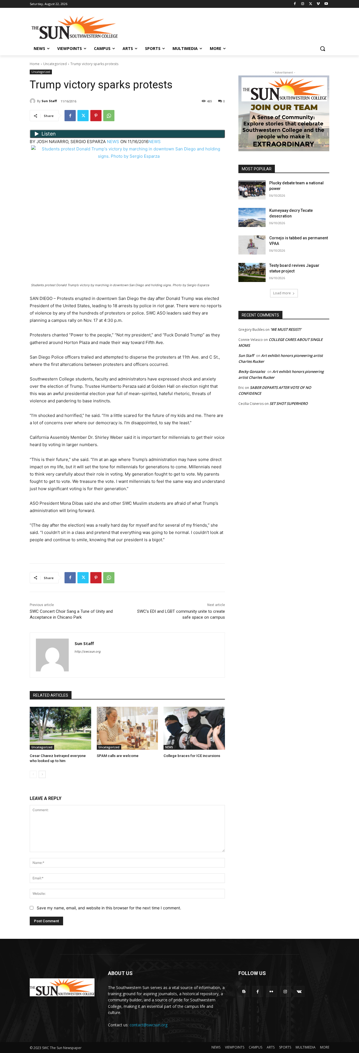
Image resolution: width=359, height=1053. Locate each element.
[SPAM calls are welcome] (127, 728)
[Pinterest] (96, 115)
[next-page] (42, 774)
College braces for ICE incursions (192, 756)
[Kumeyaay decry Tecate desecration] (252, 217)
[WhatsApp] (108, 115)
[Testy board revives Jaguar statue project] (252, 272)
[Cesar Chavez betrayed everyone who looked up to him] (60, 728)
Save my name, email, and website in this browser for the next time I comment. (109, 907)
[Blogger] (243, 991)
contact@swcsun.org (148, 1024)
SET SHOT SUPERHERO (289, 403)
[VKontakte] (299, 991)
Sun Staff (49, 101)
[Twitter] (310, 4)
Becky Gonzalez (251, 371)
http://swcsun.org (88, 651)
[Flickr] (271, 991)
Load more (282, 293)
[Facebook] (295, 4)
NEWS (113, 141)
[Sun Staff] (33, 101)
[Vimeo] (318, 4)
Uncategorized (55, 63)
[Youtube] (326, 4)
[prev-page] (33, 774)
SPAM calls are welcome (118, 756)
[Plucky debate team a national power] (252, 189)
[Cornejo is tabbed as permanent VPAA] (252, 244)
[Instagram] (303, 4)
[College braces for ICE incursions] (194, 728)
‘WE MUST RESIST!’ (286, 329)
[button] (322, 48)
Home (35, 63)
